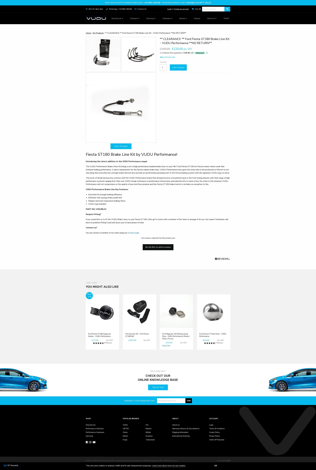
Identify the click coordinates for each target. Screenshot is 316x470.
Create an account (181, 9)
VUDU (125, 425)
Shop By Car (116, 18)
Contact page (133, 232)
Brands (182, 18)
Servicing (150, 18)
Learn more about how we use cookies (168, 465)
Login (169, 9)
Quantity (163, 62)
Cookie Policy (214, 432)
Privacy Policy (214, 436)
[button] (158, 246)
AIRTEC (126, 428)
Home (88, 33)
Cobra (125, 432)
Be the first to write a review (158, 247)
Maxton (148, 428)
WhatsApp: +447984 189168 (120, 9)
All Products (98, 33)
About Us (211, 18)
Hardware (167, 18)
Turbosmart (150, 440)
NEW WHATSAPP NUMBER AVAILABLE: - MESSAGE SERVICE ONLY (158, 2)
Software (134, 18)
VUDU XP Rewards (216, 440)
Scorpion (149, 436)
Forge (125, 440)
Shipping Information (180, 432)
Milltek (148, 432)
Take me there (158, 387)
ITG (147, 425)
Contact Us (142, 9)
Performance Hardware (95, 432)
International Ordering (181, 436)
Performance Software (95, 428)
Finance (197, 18)
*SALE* (226, 18)
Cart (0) (198, 9)
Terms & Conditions (217, 428)
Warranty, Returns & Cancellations (185, 428)
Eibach (125, 436)
